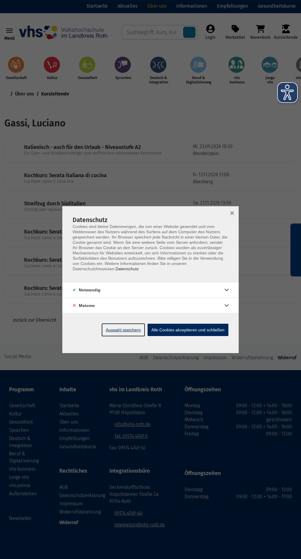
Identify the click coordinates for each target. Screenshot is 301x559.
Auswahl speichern (123, 330)
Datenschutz (127, 268)
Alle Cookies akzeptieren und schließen (188, 330)
